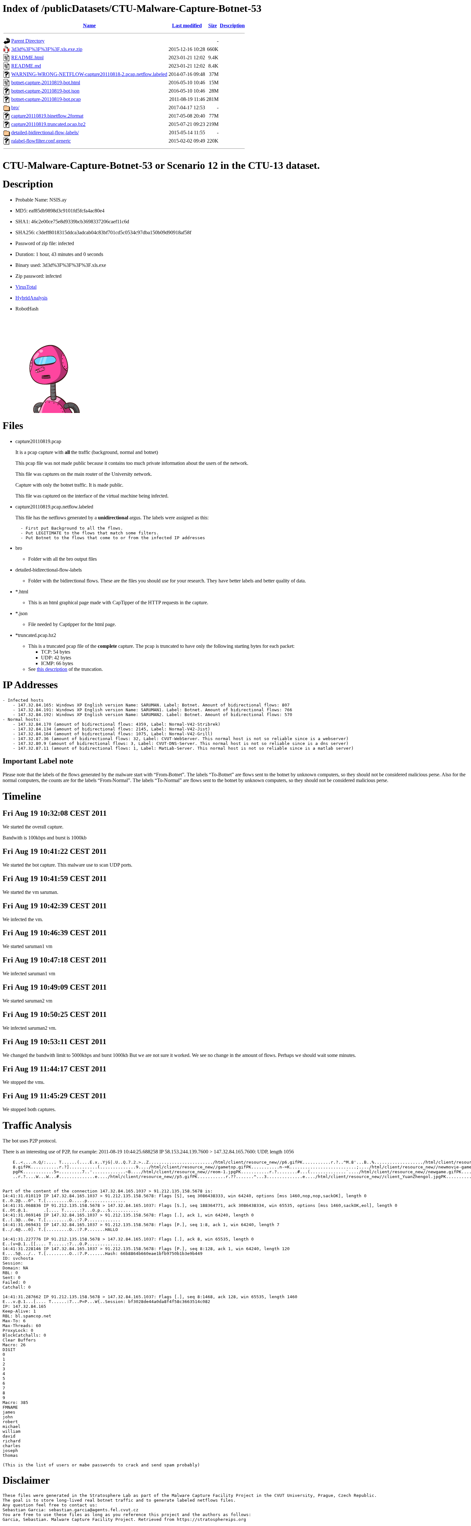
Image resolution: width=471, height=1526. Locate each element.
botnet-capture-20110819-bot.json (45, 91)
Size (212, 25)
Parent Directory (28, 41)
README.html (27, 57)
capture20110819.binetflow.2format (47, 116)
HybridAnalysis (31, 298)
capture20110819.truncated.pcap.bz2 (48, 124)
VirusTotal (26, 287)
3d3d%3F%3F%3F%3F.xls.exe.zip (46, 49)
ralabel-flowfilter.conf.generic (41, 141)
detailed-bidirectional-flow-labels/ (45, 132)
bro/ (15, 107)
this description (52, 669)
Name (89, 25)
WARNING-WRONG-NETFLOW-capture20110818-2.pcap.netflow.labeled (89, 74)
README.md (26, 66)
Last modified (187, 25)
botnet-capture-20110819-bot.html (45, 82)
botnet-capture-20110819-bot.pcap (46, 99)
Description (232, 25)
